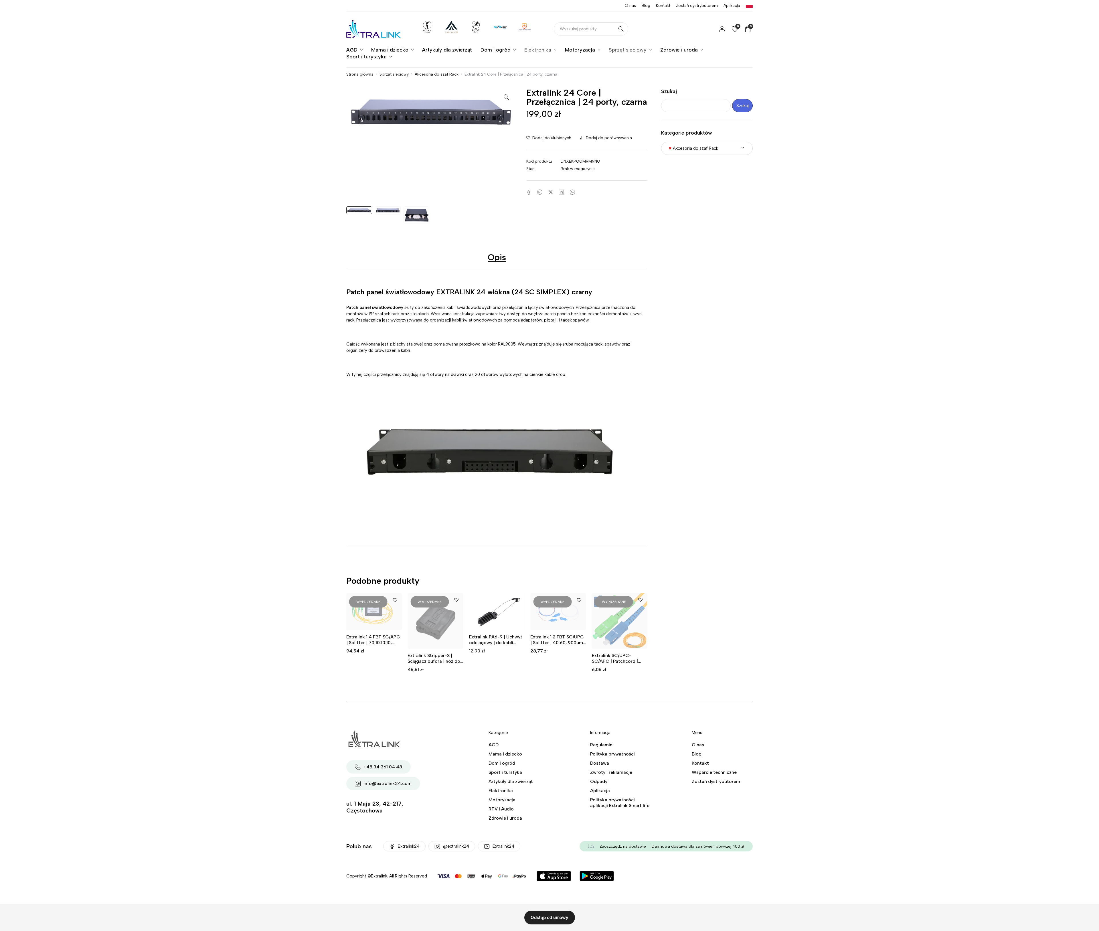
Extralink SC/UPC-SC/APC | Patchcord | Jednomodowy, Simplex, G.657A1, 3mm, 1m (556, 664)
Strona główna (359, 74)
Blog (646, 5)
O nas (630, 5)
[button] (506, 96)
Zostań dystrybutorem (697, 5)
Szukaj (669, 91)
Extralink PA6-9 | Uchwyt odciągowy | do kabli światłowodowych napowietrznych (434, 645)
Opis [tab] (497, 257)
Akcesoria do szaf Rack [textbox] (693, 148)
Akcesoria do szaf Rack (436, 74)
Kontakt (663, 5)
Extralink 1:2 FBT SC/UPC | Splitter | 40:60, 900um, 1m (496, 642)
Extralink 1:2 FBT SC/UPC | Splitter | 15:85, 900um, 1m (618, 642)
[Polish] (749, 6)
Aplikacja (732, 5)
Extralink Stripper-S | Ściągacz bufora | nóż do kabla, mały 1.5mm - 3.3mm (372, 664)
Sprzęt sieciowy (394, 74)
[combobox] (707, 148)
